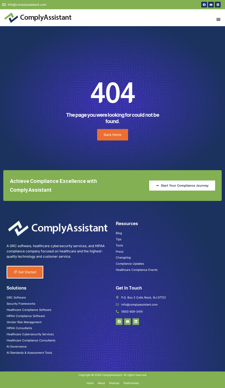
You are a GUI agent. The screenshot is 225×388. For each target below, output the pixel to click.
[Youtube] (211, 4)
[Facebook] (204, 4)
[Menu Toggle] (218, 19)
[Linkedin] (218, 4)
